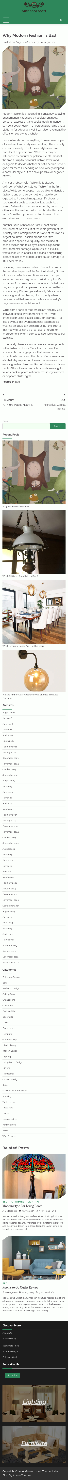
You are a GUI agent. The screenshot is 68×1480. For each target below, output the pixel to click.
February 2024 (9, 883)
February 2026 (9, 746)
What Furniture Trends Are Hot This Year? (23, 646)
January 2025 (9, 820)
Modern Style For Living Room (22, 1206)
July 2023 (7, 917)
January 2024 (9, 888)
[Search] (61, 20)
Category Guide (10, 1357)
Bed (17, 381)
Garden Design (9, 1039)
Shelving (6, 1096)
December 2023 (10, 894)
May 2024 (7, 866)
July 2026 (7, 718)
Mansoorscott (33, 1471)
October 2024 (9, 837)
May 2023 (7, 928)
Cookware (7, 1005)
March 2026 (8, 741)
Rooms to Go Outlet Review (20, 1287)
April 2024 (7, 871)
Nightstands (8, 1073)
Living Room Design (12, 1062)
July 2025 (7, 786)
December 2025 (10, 758)
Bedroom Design (10, 988)
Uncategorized (9, 1119)
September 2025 (10, 775)
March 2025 (8, 809)
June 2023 (7, 922)
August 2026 (8, 712)
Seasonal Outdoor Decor (14, 1090)
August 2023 (8, 911)
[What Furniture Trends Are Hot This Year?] (34, 612)
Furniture (7, 1034)
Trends (5, 1113)
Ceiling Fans (8, 994)
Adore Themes (22, 1475)
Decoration (8, 1017)
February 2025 (9, 815)
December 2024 (10, 826)
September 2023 (10, 905)
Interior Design (9, 1045)
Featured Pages (10, 1351)
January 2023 (9, 951)
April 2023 (7, 934)
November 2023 (10, 900)
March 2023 (8, 939)
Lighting (6, 1056)
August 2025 (8, 780)
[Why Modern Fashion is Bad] (34, 472)
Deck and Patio (9, 1011)
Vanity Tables (9, 1125)
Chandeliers (8, 1000)
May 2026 (7, 729)
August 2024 (8, 849)
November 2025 (10, 764)
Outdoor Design (10, 1079)
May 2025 (7, 797)
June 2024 (7, 860)
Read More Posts (10, 1345)
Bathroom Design (11, 977)
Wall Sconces (9, 1136)
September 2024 (10, 843)
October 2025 (9, 769)
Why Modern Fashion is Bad (16, 506)
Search (6, 421)
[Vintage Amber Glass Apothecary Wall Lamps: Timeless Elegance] (34, 671)
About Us (7, 1333)
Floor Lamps (8, 1028)
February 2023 (9, 945)
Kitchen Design (9, 1051)
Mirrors (6, 1068)
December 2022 (10, 957)
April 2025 (7, 803)
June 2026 (7, 724)
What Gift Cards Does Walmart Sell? (20, 576)
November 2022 (10, 962)
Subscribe (12, 1375)
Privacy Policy (9, 1338)
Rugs (4, 1085)
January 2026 (9, 752)
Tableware (7, 1107)
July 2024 (7, 854)
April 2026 (7, 735)
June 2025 (7, 792)
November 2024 (10, 832)
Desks (5, 1022)
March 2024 (8, 877)
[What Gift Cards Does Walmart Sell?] (34, 542)
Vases (5, 1130)
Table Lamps (8, 1102)
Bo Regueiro (47, 42)
